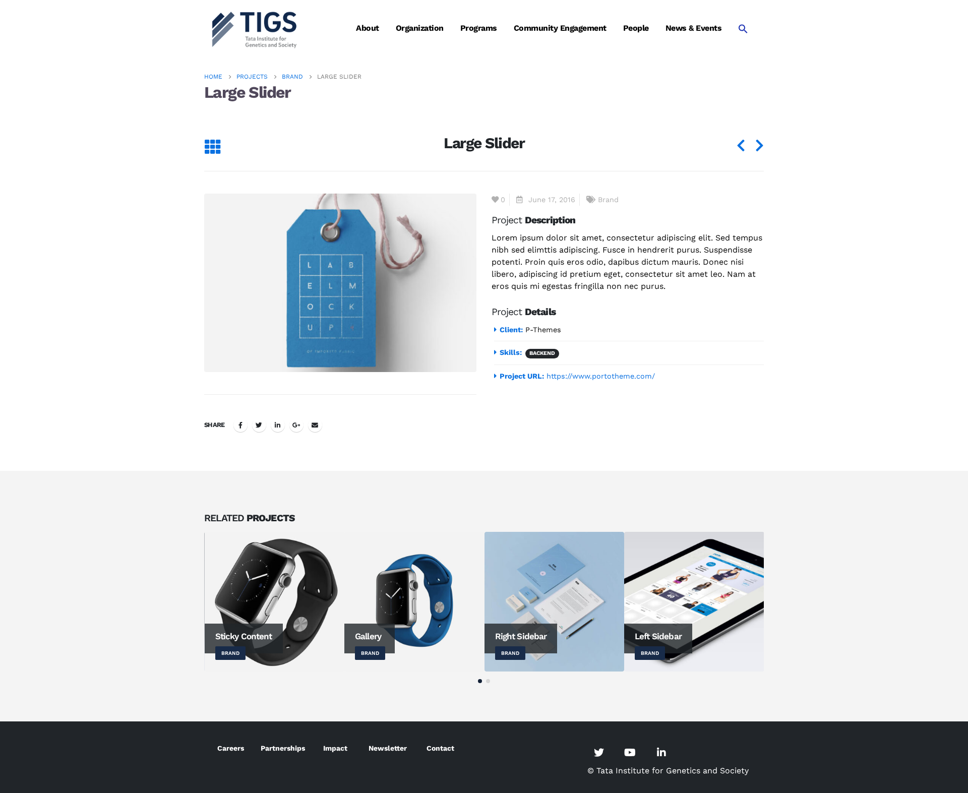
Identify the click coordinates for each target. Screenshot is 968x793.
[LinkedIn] (661, 752)
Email (315, 425)
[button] (480, 681)
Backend (542, 353)
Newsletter (388, 748)
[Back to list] (212, 147)
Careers (230, 748)
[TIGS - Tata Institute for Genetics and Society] (254, 28)
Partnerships (283, 748)
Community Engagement (560, 28)
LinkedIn (278, 425)
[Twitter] (599, 752)
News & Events (694, 28)
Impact (335, 748)
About (367, 28)
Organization (420, 28)
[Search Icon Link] (743, 28)
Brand (608, 200)
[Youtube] (630, 752)
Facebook (240, 425)
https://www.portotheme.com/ (601, 376)
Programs (478, 28)
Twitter (259, 425)
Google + (296, 425)
